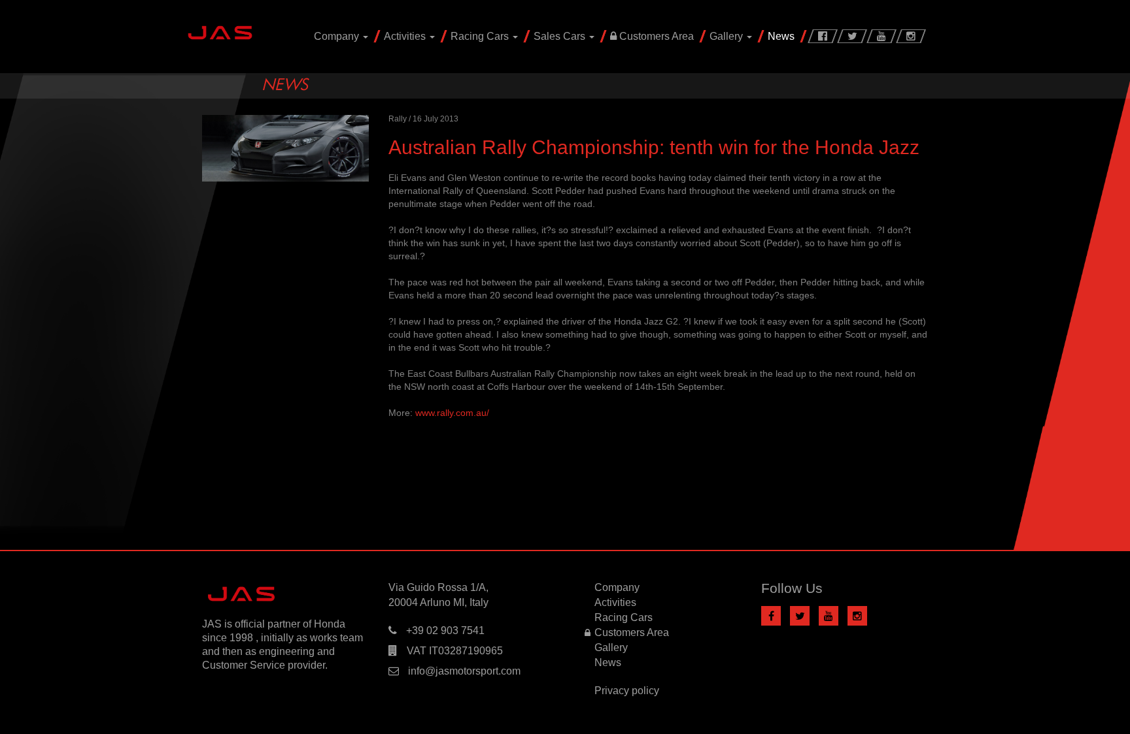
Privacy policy (626, 690)
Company (338, 36)
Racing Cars (481, 36)
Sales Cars (561, 36)
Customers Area (655, 36)
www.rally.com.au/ (452, 412)
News (781, 36)
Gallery (727, 36)
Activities (406, 36)
